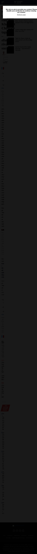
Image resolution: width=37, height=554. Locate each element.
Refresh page (21, 14)
